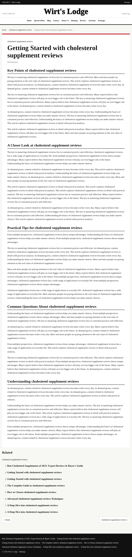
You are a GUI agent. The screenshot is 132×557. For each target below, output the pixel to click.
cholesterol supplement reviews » (114, 520)
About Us (65, 21)
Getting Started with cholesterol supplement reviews (34, 472)
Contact (56, 21)
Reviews (83, 21)
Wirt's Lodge (66, 11)
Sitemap (127, 2)
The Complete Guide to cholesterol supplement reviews (36, 485)
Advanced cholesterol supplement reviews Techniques (35, 498)
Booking (74, 21)
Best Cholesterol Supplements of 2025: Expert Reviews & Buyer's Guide (45, 465)
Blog (49, 21)
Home (29, 21)
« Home (7, 520)
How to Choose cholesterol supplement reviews (31, 492)
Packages (101, 21)
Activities (92, 21)
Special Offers (39, 21)
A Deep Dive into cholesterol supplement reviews (32, 505)
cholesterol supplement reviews (20, 30)
